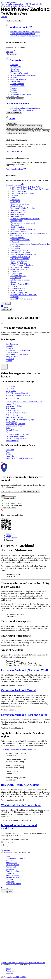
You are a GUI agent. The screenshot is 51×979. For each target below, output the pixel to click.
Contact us (10, 869)
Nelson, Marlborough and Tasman (23, 75)
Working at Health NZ (14, 21)
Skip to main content (8, 2)
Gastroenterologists (17, 210)
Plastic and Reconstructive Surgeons (24, 244)
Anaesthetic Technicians (19, 259)
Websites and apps (12, 877)
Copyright (9, 973)
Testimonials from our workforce (22, 34)
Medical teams (12, 133)
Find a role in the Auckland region (18, 749)
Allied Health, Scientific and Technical (20, 131)
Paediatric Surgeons (17, 238)
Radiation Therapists (18, 276)
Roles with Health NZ (14, 112)
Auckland (14, 65)
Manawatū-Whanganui (19, 73)
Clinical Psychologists (18, 263)
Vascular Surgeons (17, 255)
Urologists (14, 252)
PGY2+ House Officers (19, 191)
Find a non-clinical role (14, 169)
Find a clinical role (13, 151)
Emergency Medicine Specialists (22, 208)
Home (8, 534)
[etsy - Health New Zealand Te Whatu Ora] (25, 951)
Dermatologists (16, 206)
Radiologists (15, 248)
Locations (9, 880)
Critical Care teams (17, 290)
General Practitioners (18, 212)
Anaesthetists (15, 200)
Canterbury (14, 69)
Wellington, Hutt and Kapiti (20, 94)
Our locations (11, 54)
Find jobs (9, 52)
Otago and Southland (18, 79)
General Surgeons (17, 214)
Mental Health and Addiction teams (23, 295)
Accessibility (10, 971)
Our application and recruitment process (25, 32)
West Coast (14, 96)
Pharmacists (14, 271)
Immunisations (11, 863)
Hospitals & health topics (10, 4)
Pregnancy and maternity (15, 871)
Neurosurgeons (16, 221)
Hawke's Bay (15, 71)
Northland (14, 77)
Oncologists (14, 225)
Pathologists (14, 242)
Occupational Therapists (19, 267)
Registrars (14, 195)
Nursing (37, 131)
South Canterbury (17, 84)
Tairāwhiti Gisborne (17, 86)
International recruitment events (22, 110)
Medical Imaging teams (19, 293)
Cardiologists (15, 202)
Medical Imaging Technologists (22, 265)
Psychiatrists (15, 246)
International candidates (15, 99)
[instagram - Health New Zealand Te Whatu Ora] (2, 898)
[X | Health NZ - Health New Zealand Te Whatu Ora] (2, 961)
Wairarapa (14, 92)
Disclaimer (10, 882)
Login (5, 307)
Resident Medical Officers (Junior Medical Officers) (24, 126)
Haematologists (16, 217)
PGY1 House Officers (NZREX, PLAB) (25, 187)
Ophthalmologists (17, 227)
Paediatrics (14, 297)
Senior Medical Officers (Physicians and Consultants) (25, 128)
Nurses (13, 282)
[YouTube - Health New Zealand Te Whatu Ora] (2, 954)
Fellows (13, 198)
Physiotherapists (16, 274)
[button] (5, 846)
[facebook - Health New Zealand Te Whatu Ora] (2, 895)
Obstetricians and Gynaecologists (22, 223)
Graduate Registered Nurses (20, 284)
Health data (10, 873)
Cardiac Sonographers (18, 261)
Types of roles (11, 123)
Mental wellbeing (12, 875)
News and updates (12, 865)
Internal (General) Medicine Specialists (24, 219)
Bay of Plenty (15, 67)
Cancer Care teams (17, 288)
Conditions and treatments (15, 858)
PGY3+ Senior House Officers (22, 193)
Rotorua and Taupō (17, 82)
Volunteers (22, 133)
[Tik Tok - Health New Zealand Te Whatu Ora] (2, 957)
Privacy (8, 969)
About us (9, 861)
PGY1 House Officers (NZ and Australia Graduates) (30, 189)
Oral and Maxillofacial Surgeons (22, 229)
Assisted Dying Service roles (21, 299)
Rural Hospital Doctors (19, 250)
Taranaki (13, 88)
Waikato (13, 90)
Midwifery (46, 131)
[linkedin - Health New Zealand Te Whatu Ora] (2, 902)
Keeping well (11, 867)
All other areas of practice (20, 257)
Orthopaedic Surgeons (18, 231)
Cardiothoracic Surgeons (19, 204)
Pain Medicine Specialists (20, 240)
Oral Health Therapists (18, 269)
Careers (23, 4)
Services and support (13, 884)
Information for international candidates (25, 36)
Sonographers (15, 278)
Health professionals (34, 4)
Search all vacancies (13, 185)
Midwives (14, 286)
